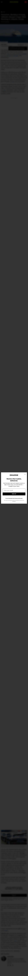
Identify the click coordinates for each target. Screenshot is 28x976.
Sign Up (14, 494)
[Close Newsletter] (25, 474)
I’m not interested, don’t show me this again (14, 498)
